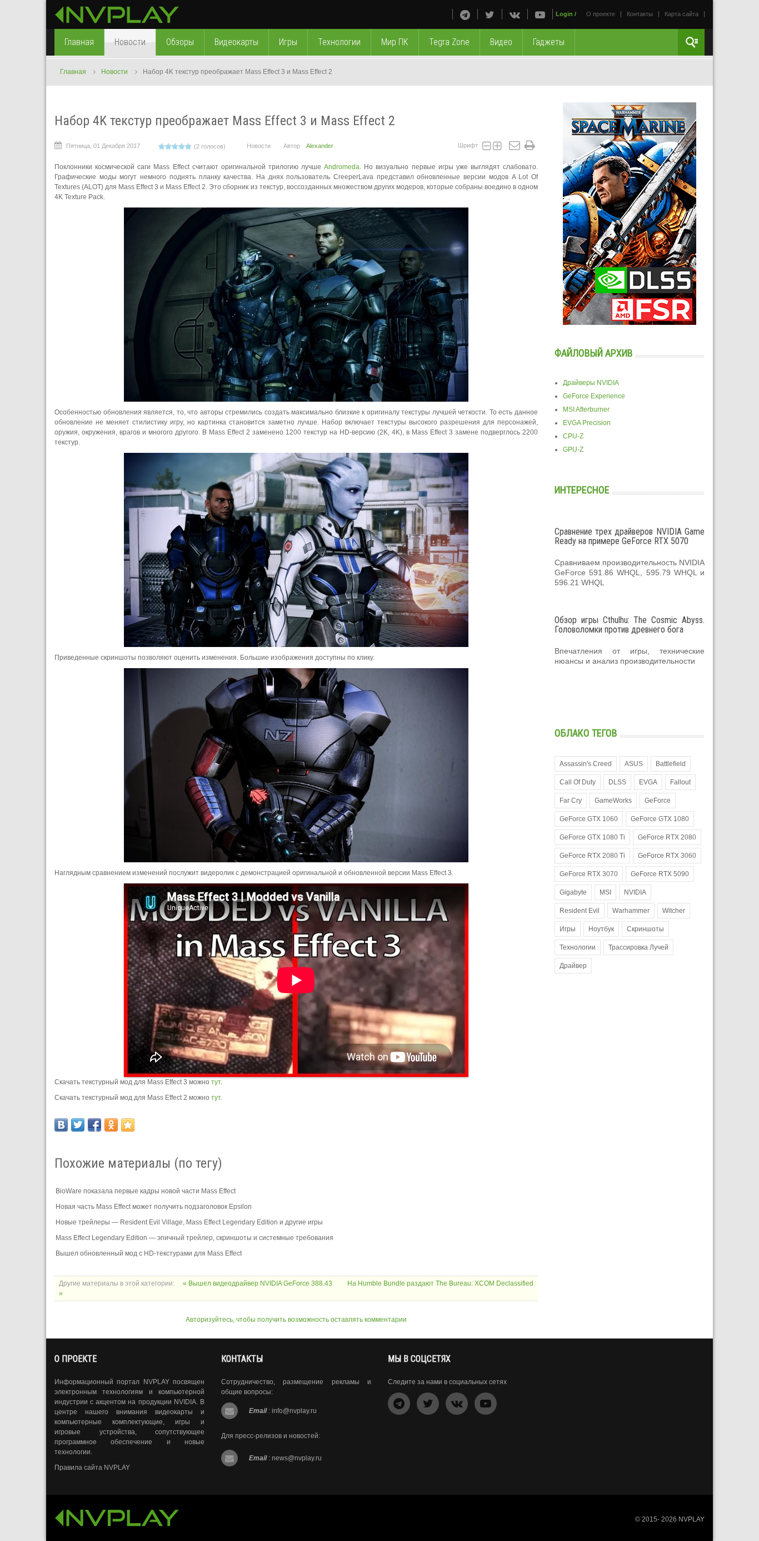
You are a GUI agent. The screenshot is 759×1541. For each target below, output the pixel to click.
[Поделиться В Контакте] (61, 1125)
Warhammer (631, 911)
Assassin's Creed (586, 764)
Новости (114, 72)
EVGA (648, 782)
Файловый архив (594, 353)
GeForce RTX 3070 (589, 874)
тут (216, 1082)
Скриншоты (645, 929)
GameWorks (613, 800)
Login (564, 14)
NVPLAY (691, 1519)
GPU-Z (573, 449)
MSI (605, 892)
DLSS (617, 782)
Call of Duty (578, 782)
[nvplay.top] (116, 14)
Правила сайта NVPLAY (92, 1467)
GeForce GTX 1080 (660, 819)
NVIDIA (635, 892)
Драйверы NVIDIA (591, 383)
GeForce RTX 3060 (667, 856)
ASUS (634, 764)
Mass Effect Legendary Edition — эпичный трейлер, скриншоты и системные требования (194, 1238)
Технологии (578, 947)
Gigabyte (573, 892)
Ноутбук (601, 929)
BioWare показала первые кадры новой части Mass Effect (146, 1191)
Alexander (319, 145)
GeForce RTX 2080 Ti (592, 856)
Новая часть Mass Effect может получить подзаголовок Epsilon (154, 1207)
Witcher (673, 911)
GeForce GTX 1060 (589, 819)
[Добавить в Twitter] (77, 1125)
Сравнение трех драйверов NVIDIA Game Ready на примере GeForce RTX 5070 (630, 536)
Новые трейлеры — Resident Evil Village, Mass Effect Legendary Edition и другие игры (189, 1222)
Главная (73, 72)
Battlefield (671, 764)
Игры (568, 929)
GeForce (658, 800)
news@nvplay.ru (297, 1458)
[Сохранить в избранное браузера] (127, 1125)
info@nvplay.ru (294, 1411)
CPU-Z (573, 436)
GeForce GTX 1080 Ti (592, 837)
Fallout (680, 782)
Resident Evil (580, 911)
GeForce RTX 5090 (660, 874)
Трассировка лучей (638, 947)
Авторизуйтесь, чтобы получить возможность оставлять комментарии (296, 1319)
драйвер (573, 966)
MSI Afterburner (586, 409)
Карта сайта (681, 14)
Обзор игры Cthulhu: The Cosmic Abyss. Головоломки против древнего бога (630, 625)
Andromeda (341, 167)
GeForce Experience (594, 396)
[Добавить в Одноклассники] (111, 1125)
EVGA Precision (587, 423)
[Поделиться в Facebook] (94, 1125)
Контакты (640, 14)
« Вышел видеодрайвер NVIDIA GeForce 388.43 (258, 1283)
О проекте (600, 14)
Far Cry (571, 800)
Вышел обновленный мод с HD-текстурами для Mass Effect (149, 1253)
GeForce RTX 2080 (667, 837)
